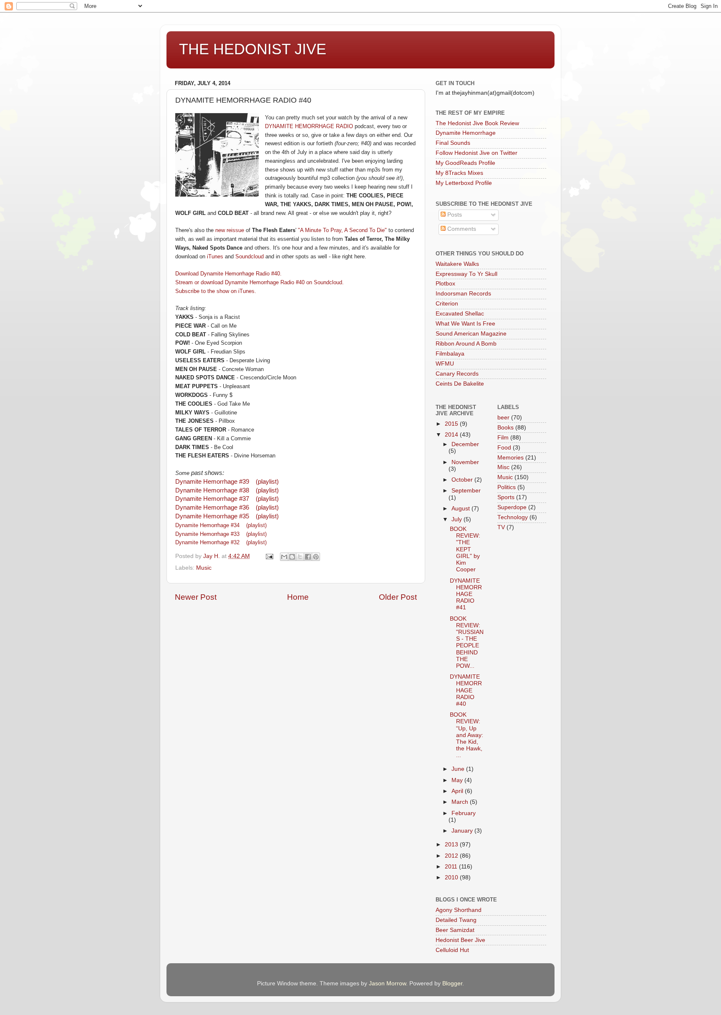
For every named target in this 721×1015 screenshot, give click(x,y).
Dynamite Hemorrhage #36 (212, 507)
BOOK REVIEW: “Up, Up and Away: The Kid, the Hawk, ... (466, 735)
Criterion (447, 303)
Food (504, 447)
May (457, 780)
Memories (510, 457)
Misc (503, 467)
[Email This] (284, 557)
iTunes (215, 256)
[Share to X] (300, 557)
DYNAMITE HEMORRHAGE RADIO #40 (466, 690)
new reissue (229, 230)
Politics (506, 487)
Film (503, 437)
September (466, 490)
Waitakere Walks (457, 264)
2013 (452, 844)
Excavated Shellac (460, 314)
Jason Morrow (387, 983)
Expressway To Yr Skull (466, 274)
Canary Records (457, 374)
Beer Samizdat (455, 930)
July (457, 519)
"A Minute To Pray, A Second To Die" (342, 230)
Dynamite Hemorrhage (466, 133)
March (460, 802)
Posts (454, 215)
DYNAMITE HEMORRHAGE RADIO (309, 126)
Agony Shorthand (459, 910)
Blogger (452, 983)
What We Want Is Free (465, 324)
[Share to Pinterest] (316, 557)
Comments (461, 229)
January (462, 831)
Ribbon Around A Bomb (466, 344)
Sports (505, 497)
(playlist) (267, 481)
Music (204, 568)
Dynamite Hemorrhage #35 (212, 516)
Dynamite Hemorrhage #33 (208, 534)
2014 (452, 435)
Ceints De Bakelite (460, 384)
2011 (452, 867)
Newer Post (196, 597)
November (465, 462)
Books (505, 427)
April (458, 791)
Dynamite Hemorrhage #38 (212, 490)
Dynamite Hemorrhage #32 (209, 542)
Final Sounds (453, 143)
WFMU (445, 364)
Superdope (512, 507)
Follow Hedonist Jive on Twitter (476, 153)
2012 (452, 856)
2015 (452, 424)
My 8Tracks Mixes (459, 173)
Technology (512, 517)
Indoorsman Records (463, 293)
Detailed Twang (456, 920)
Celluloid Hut (452, 950)
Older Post (398, 597)
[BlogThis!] (292, 557)
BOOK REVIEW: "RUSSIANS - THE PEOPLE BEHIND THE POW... (467, 642)
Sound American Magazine (471, 334)
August (461, 508)
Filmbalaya (450, 354)
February (463, 813)
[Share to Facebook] (308, 557)
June (458, 769)
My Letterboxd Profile (464, 183)
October (462, 480)
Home (298, 597)
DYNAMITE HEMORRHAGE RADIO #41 (466, 594)
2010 (452, 877)
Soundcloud (249, 256)
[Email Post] (269, 556)
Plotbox (445, 283)
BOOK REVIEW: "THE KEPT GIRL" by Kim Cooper (465, 549)
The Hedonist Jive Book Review (477, 123)
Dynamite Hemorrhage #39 (212, 481)
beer (503, 417)
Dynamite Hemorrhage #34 (207, 525)
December (465, 444)
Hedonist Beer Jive (460, 940)
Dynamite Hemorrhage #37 (212, 498)
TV (501, 527)
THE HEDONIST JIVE (252, 49)
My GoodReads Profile (465, 163)
